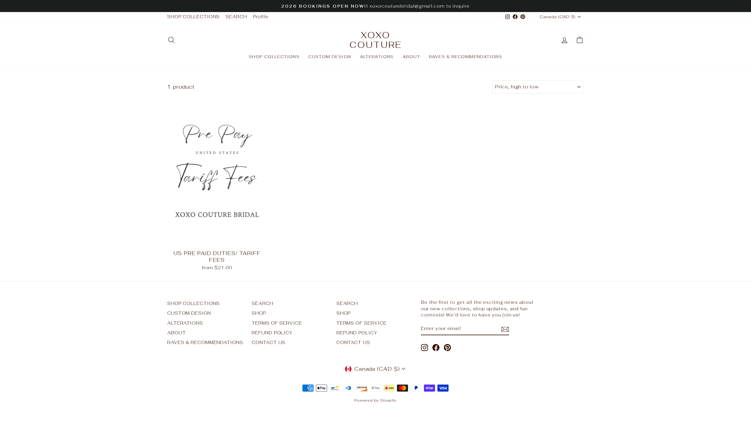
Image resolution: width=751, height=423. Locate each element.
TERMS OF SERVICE (277, 323)
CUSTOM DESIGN (329, 56)
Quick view (216, 239)
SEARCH (236, 16)
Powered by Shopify (375, 400)
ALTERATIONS (377, 56)
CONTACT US (268, 342)
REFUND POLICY (272, 333)
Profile (261, 16)
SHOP (259, 313)
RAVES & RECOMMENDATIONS (465, 56)
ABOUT (411, 56)
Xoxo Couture (375, 39)
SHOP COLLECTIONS (193, 16)
